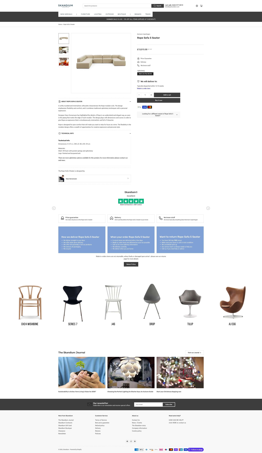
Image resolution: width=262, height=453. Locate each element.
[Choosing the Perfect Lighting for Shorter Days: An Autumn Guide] (131, 372)
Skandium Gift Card (65, 425)
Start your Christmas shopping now (169, 392)
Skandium (66, 449)
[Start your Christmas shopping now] (180, 372)
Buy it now (158, 100)
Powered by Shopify (75, 449)
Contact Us (136, 420)
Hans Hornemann (71, 179)
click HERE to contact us (177, 423)
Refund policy (99, 425)
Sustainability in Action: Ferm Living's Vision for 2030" (77, 392)
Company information (139, 428)
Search (158, 6)
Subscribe (168, 404)
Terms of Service (101, 420)
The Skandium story (139, 425)
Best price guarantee (102, 423)
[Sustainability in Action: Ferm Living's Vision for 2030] (81, 372)
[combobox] (123, 6)
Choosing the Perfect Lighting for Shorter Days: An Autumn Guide (130, 392)
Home (60, 24)
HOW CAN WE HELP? (176, 420)
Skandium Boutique (65, 428)
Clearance (61, 431)
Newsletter (62, 434)
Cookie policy (136, 431)
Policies (98, 434)
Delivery (98, 428)
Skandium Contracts (65, 423)
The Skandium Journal (66, 420)
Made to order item (143, 88)
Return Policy (131, 264)
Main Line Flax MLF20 (145, 74)
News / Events (137, 423)
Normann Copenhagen (143, 34)
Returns (97, 431)
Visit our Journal (193, 353)
